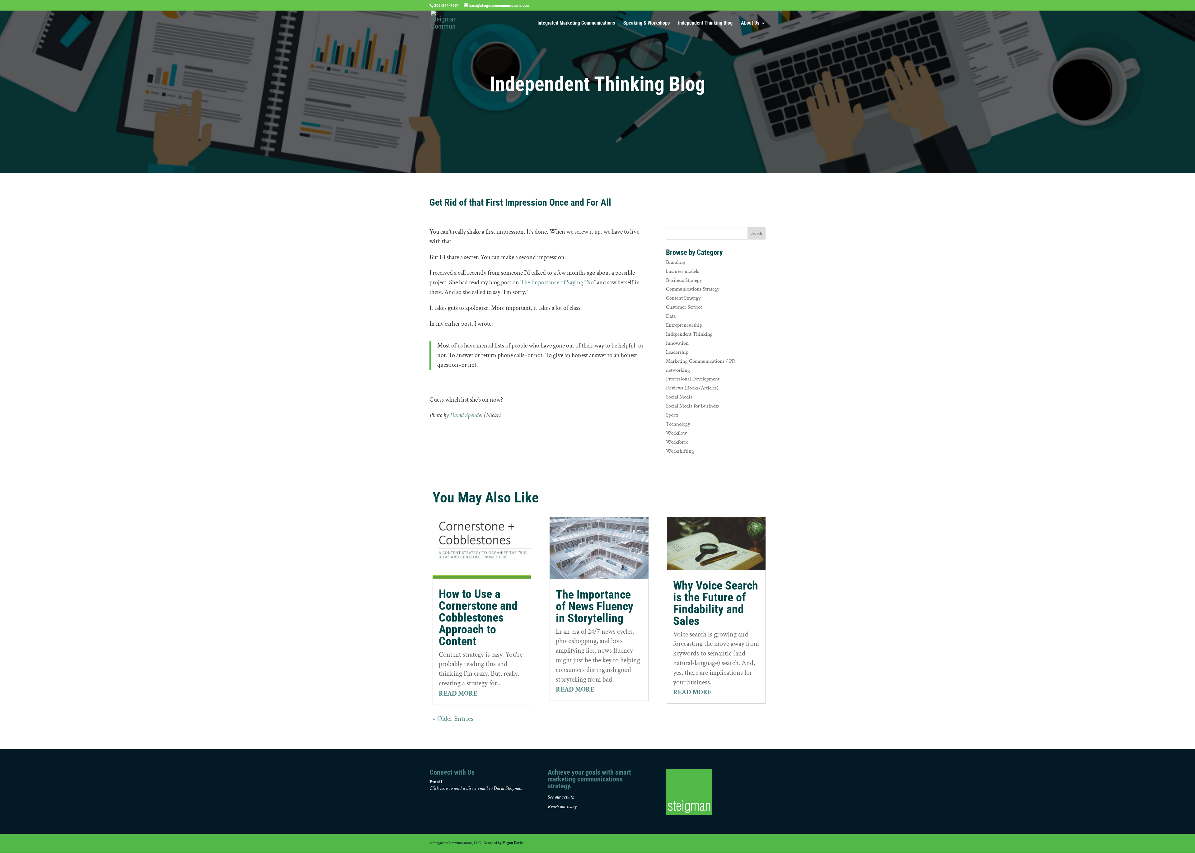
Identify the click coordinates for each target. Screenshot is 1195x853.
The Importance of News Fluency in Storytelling (594, 606)
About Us (750, 23)
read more (458, 693)
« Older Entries (453, 718)
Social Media (679, 397)
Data (671, 316)
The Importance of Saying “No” (558, 282)
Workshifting (680, 451)
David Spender (466, 415)
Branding (675, 262)
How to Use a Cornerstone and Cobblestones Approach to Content (478, 617)
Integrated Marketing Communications (576, 23)
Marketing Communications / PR (700, 361)
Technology (678, 424)
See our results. (561, 797)
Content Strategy (683, 298)
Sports (672, 415)
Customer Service (684, 307)
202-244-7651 (446, 5)
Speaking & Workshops (646, 23)
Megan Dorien (513, 843)
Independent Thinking (689, 334)
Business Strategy (684, 280)
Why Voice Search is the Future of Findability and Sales (715, 603)
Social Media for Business (692, 406)
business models (682, 271)
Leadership (677, 352)
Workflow (676, 433)
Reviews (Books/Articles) (692, 388)
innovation (677, 343)
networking (678, 370)
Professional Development (692, 378)
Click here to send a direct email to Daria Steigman (476, 788)
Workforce (677, 442)
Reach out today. (563, 807)
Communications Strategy (692, 289)
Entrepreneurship (684, 325)
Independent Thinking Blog (705, 23)
